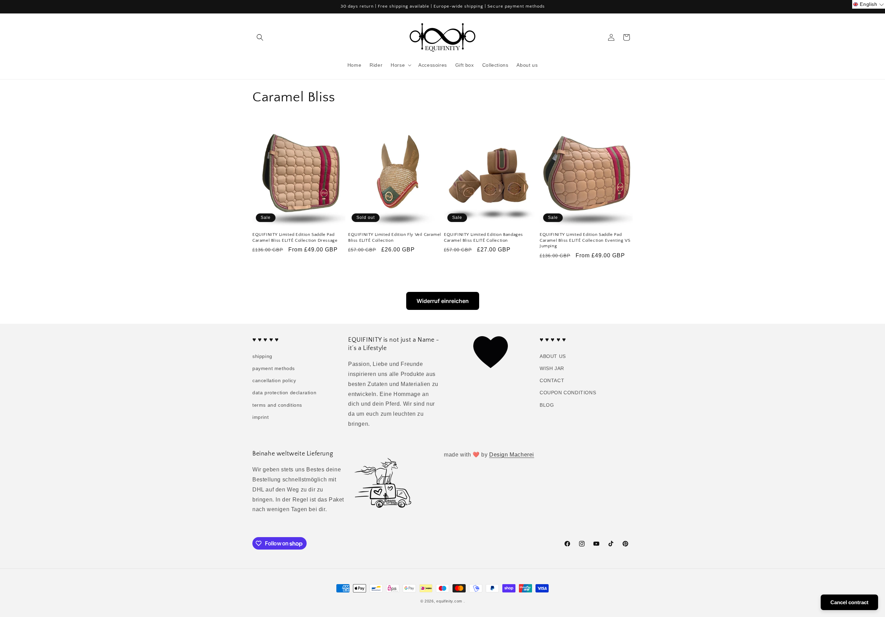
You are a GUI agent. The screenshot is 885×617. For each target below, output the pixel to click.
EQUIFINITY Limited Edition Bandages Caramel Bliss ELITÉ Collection (483, 237)
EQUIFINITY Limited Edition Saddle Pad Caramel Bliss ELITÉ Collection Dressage (294, 237)
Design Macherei (511, 455)
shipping (262, 356)
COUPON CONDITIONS (568, 392)
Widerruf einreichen (443, 300)
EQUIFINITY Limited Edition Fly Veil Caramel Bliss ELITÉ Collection (394, 237)
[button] (260, 37)
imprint (260, 417)
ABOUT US (553, 356)
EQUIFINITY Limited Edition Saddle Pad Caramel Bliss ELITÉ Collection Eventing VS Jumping (585, 240)
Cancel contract (849, 602)
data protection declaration (284, 392)
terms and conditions (277, 405)
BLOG (547, 405)
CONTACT (552, 380)
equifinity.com (449, 601)
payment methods (273, 368)
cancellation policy (274, 380)
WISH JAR (552, 368)
